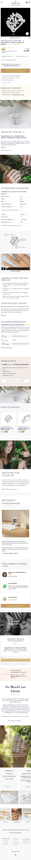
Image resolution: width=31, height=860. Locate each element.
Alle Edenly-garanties (6, 82)
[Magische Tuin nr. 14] (15, 22)
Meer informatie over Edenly (14, 721)
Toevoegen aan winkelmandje (15, 70)
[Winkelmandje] (29, 2)
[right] (27, 33)
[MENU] (2, 2)
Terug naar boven (15, 851)
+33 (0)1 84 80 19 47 (16, 839)
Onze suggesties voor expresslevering (11, 66)
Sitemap (26, 830)
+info (28, 664)
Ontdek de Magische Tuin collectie (9, 489)
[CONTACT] (27, 2)
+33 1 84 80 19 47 (12, 600)
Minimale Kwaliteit (6, 204)
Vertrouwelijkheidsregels (15, 832)
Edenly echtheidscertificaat (8, 80)
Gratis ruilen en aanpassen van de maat (10, 78)
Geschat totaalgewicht (6, 206)
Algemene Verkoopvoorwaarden (15, 830)
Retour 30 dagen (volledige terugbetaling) (11, 76)
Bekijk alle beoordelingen (6, 348)
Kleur (2, 201)
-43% (3, 49)
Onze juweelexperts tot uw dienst (17, 94)
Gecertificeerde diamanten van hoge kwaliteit (11, 226)
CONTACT (5, 830)
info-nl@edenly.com (15, 842)
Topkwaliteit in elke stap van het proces (14, 193)
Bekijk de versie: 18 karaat (15, 381)
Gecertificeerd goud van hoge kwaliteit (9, 210)
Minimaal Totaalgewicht (7, 219)
